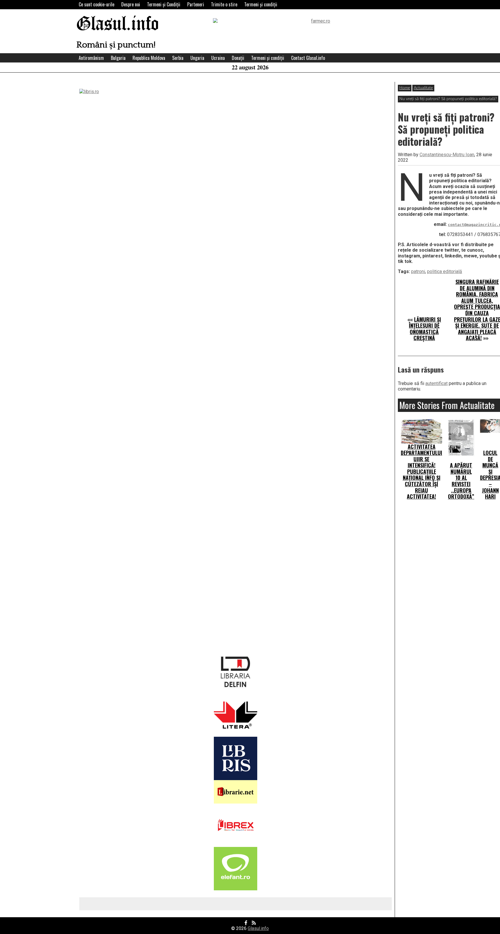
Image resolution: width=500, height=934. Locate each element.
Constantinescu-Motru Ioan (447, 154)
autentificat (436, 383)
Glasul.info (117, 24)
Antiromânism (91, 57)
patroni (418, 271)
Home (404, 88)
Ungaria (197, 57)
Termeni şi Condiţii (163, 4)
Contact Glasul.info (308, 57)
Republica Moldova (149, 57)
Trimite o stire (224, 4)
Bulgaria (118, 57)
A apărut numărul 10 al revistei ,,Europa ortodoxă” (461, 480)
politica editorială (444, 271)
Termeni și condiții (260, 4)
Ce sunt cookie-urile (96, 4)
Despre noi (130, 4)
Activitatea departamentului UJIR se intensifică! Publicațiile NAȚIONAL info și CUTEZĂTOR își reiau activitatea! (421, 471)
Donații (238, 57)
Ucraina (218, 57)
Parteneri (195, 4)
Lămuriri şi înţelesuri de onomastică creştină (425, 329)
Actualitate (423, 88)
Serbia (177, 57)
